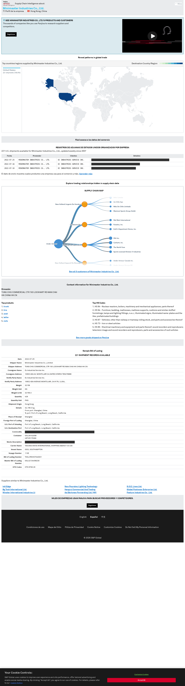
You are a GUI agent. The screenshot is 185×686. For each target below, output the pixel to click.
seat (6, 314)
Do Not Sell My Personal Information (142, 527)
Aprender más (85, 174)
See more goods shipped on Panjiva (92, 338)
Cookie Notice (93, 527)
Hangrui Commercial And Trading (80, 490)
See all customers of (94, 272)
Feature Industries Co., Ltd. (139, 493)
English (83, 517)
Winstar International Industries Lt (19, 493)
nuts (6, 321)
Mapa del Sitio (54, 527)
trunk (6, 307)
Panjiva (9, 3)
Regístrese (11, 34)
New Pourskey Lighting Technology (81, 487)
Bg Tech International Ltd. (15, 490)
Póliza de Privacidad (74, 527)
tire (5, 310)
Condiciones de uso (35, 527)
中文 (103, 517)
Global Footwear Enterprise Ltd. (142, 490)
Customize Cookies (113, 527)
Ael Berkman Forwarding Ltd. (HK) (81, 493)
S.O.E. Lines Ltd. (134, 487)
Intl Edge (7, 487)
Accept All (141, 680)
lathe (6, 317)
